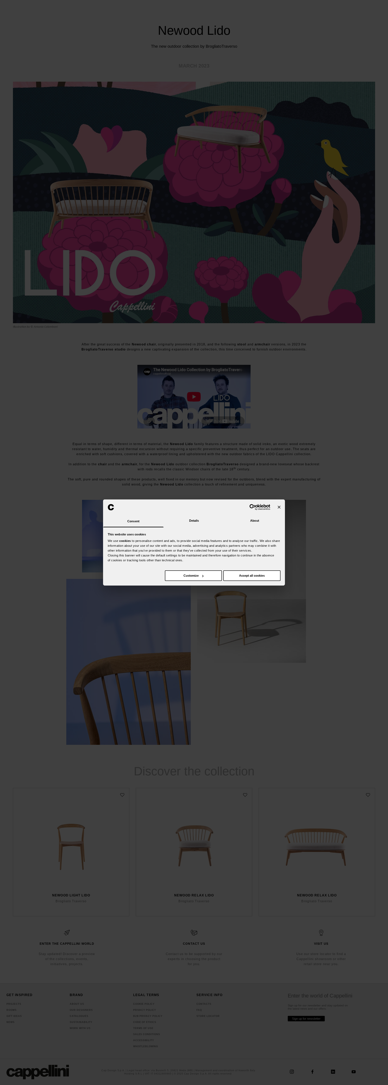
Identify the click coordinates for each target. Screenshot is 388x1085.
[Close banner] (279, 507)
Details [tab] (194, 520)
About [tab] (254, 520)
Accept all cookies (252, 575)
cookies (125, 540)
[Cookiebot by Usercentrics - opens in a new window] (252, 507)
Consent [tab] (133, 521)
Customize (191, 575)
